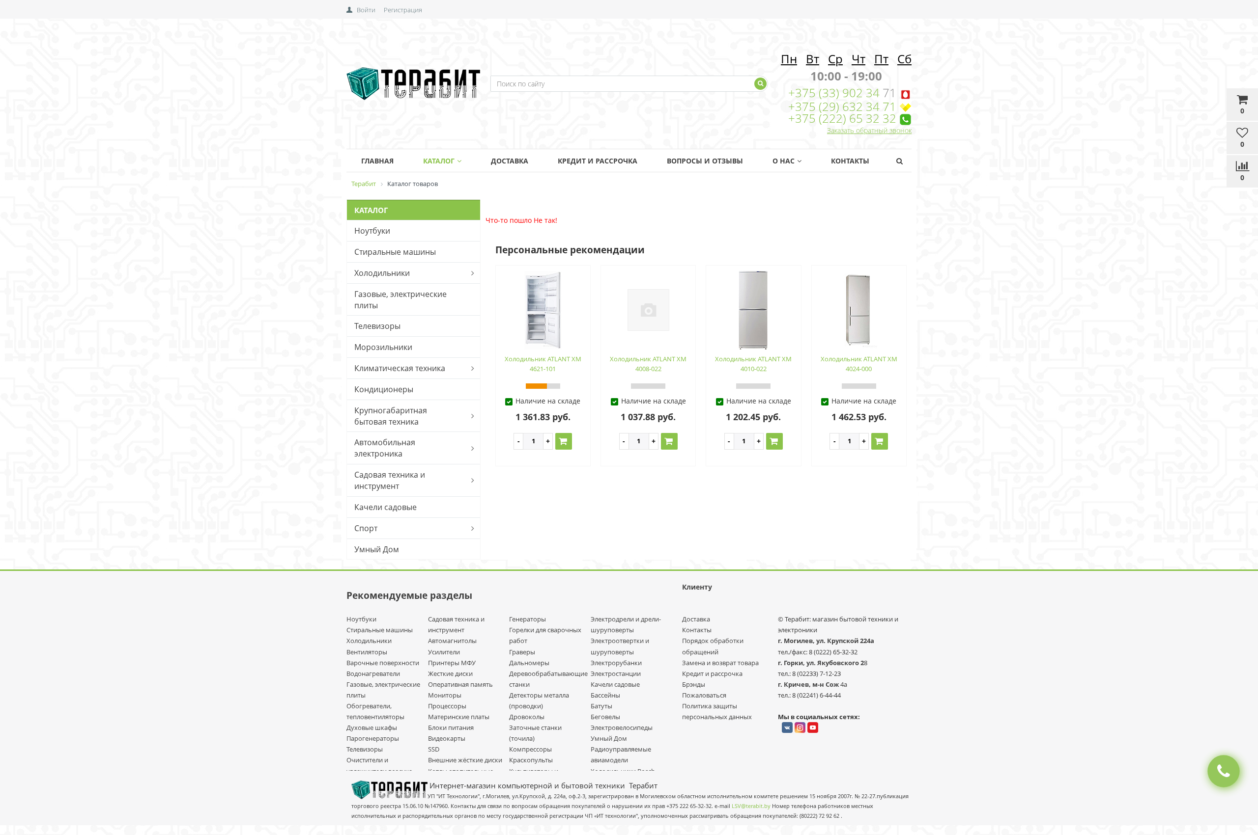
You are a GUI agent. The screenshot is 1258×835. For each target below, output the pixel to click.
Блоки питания (451, 727)
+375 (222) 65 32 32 (842, 118)
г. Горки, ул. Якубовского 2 (821, 662)
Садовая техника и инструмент (389, 480)
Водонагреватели (373, 673)
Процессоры (447, 705)
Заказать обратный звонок (869, 130)
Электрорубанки (616, 662)
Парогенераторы (372, 738)
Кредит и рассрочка (712, 673)
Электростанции (616, 673)
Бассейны (605, 695)
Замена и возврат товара (720, 662)
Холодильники (382, 273)
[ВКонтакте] (787, 727)
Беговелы (605, 716)
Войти (366, 9)
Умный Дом (376, 549)
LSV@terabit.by (751, 806)
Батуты (601, 705)
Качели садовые (385, 507)
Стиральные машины (395, 251)
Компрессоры (530, 749)
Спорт (365, 528)
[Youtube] (812, 727)
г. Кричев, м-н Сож (809, 684)
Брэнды (693, 684)
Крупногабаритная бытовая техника (390, 416)
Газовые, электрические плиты (400, 300)
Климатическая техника (399, 368)
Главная (377, 160)
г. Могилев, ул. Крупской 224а (826, 640)
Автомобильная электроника (384, 448)
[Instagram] (800, 727)
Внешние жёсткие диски (465, 759)
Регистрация (403, 9)
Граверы (522, 651)
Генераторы (527, 619)
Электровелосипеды (622, 727)
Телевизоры (377, 326)
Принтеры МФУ (452, 662)
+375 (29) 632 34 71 (842, 106)
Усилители (444, 651)
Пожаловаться (704, 695)
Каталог (439, 160)
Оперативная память (460, 684)
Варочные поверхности (382, 662)
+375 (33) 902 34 (835, 92)
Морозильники (383, 347)
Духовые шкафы (371, 727)
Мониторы (444, 695)
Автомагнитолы (452, 640)
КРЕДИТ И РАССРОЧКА (597, 160)
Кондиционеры (383, 389)
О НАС (783, 160)
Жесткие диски (450, 673)
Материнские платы (458, 716)
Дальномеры (529, 662)
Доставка (509, 160)
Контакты (850, 160)
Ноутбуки (372, 230)
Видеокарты (446, 738)
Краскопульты (531, 759)
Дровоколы (526, 716)
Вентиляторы (366, 651)
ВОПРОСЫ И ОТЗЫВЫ (705, 160)
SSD (433, 749)
